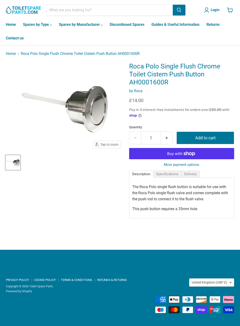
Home (11, 24)
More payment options (181, 165)
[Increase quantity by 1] (167, 138)
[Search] (179, 10)
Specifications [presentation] (167, 174)
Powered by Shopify (19, 291)
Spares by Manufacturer (80, 24)
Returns (213, 24)
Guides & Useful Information (175, 24)
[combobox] (110, 10)
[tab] (141, 174)
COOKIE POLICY (45, 280)
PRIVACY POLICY (17, 280)
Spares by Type (36, 24)
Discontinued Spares (127, 24)
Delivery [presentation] (190, 174)
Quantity (135, 127)
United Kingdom (209, 282)
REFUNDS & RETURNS (112, 280)
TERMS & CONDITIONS (76, 280)
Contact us (15, 38)
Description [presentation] (141, 174)
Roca (138, 91)
